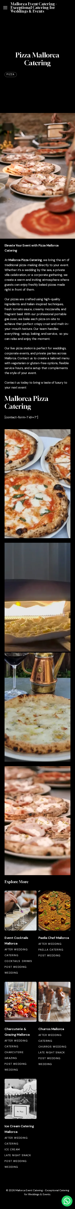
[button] (5, 8)
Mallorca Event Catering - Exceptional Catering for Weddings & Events (34, 7)
